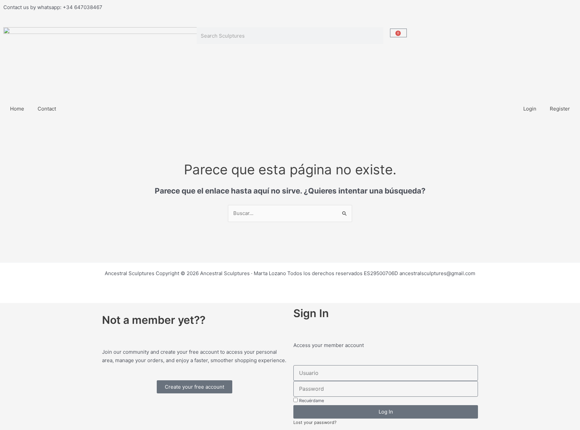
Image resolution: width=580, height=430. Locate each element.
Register (560, 108)
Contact (47, 108)
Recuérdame (311, 400)
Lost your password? (314, 422)
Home (17, 108)
